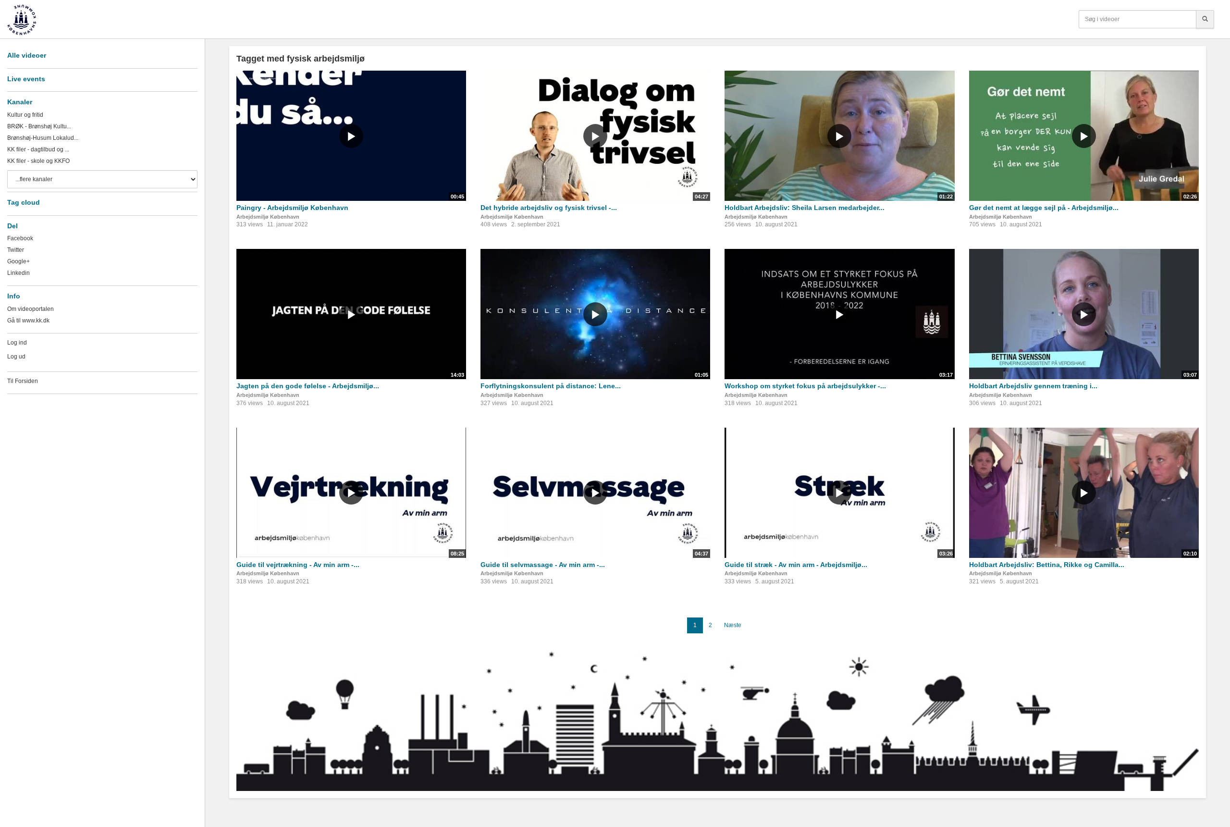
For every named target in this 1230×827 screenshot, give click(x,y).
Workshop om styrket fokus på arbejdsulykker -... (805, 386)
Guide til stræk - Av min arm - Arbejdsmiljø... (796, 564)
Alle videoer (26, 55)
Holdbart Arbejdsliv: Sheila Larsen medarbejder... (805, 207)
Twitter (15, 250)
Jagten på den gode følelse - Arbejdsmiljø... (307, 386)
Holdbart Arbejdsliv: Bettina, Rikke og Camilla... (1046, 564)
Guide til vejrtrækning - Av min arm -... (297, 564)
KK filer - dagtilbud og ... (38, 149)
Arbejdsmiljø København (267, 217)
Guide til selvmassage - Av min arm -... (542, 564)
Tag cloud (23, 202)
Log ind (17, 342)
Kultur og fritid (25, 114)
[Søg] (1205, 19)
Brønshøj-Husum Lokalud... (42, 138)
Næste (732, 625)
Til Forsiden (22, 381)
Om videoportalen (30, 309)
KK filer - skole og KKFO (38, 161)
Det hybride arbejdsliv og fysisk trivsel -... (548, 207)
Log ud (16, 356)
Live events (26, 79)
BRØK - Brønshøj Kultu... (39, 126)
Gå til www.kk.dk (28, 320)
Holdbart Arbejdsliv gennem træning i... (1033, 386)
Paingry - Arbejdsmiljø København (292, 207)
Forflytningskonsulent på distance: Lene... (550, 386)
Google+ (18, 261)
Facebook (20, 238)
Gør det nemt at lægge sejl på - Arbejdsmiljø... (1044, 207)
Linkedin (18, 273)
